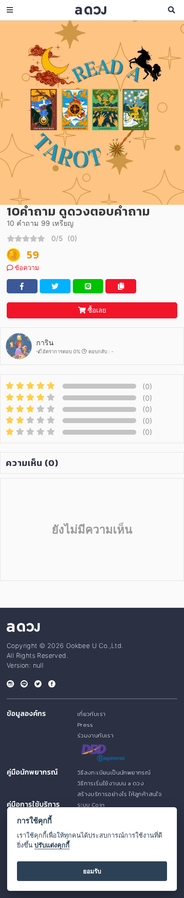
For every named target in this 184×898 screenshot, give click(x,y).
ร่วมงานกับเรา (95, 735)
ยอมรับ (92, 871)
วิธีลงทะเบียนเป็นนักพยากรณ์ (114, 772)
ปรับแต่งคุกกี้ (52, 845)
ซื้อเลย (96, 310)
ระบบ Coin (91, 805)
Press (85, 724)
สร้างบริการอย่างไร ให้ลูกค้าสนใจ (119, 794)
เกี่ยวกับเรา (91, 714)
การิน (45, 342)
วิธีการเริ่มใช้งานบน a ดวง (110, 783)
